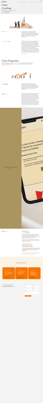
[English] (40, 0)
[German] (41, 0)
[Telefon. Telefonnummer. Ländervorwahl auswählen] (33, 289)
